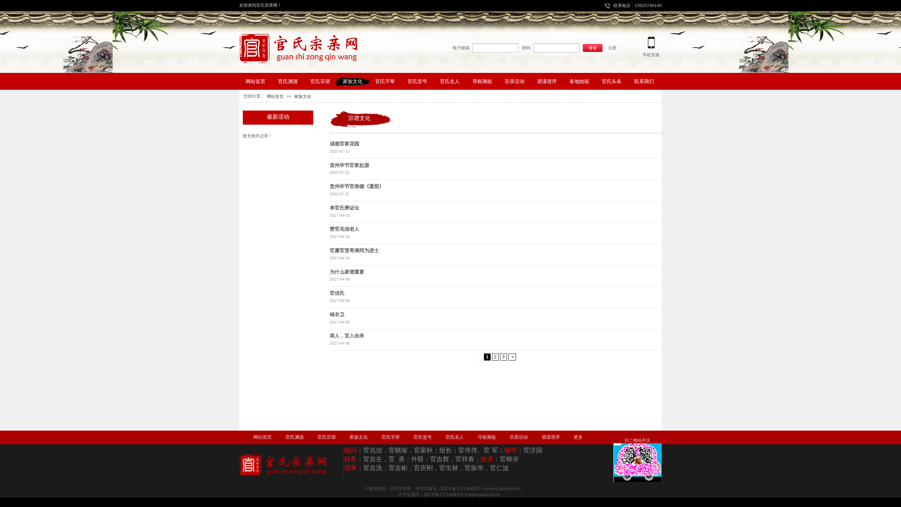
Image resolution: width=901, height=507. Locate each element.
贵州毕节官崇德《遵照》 (357, 186)
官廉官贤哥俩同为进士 (354, 250)
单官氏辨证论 (344, 208)
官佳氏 (337, 293)
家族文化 (302, 96)
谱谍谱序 (551, 437)
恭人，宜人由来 (347, 335)
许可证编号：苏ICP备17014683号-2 (426, 494)
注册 (612, 47)
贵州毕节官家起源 (349, 165)
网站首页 (275, 96)
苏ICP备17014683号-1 (462, 488)
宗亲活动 (519, 437)
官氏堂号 (423, 437)
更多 (578, 437)
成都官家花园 (344, 143)
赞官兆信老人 (344, 229)
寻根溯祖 (487, 437)
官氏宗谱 (326, 437)
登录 (592, 47)
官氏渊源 (294, 437)
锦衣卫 (337, 314)
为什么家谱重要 (347, 272)
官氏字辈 (391, 437)
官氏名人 (455, 437)
